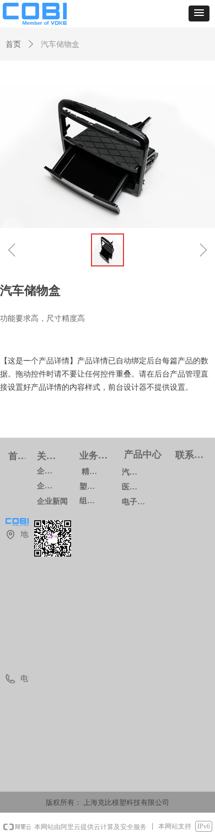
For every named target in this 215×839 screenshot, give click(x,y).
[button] (199, 13)
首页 (13, 44)
